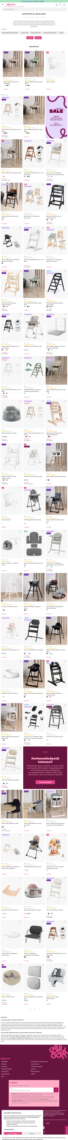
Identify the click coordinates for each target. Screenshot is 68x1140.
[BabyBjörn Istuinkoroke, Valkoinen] (2, 696)
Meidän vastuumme (35, 1071)
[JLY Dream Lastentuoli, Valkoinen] (2, 610)
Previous (1, 71)
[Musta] (7, 85)
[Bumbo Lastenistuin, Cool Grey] (2, 436)
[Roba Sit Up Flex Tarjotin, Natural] (2, 913)
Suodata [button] (30, 37)
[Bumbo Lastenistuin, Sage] (3, 436)
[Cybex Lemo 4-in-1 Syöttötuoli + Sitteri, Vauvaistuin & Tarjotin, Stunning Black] (24, 740)
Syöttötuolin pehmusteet (50, 32)
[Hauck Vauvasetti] (2, 523)
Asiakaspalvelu (4, 1061)
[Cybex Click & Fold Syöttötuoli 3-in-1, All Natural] (5, 349)
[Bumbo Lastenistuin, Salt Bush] (5, 436)
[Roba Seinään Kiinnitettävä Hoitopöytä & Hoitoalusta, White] (50, 349)
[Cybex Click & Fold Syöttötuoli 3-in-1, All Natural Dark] (6, 349)
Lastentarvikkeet (27, 17)
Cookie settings (4, 1071)
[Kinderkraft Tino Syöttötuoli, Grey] (47, 740)
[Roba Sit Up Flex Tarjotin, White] (6, 913)
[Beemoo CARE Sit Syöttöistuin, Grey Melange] (3, 826)
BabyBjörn (23, 1036)
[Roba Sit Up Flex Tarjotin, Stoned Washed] (3, 913)
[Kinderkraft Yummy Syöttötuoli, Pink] (27, 349)
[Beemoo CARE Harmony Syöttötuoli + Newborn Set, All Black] (2, 263)
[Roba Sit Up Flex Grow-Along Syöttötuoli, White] (50, 219)
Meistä (2, 1076)
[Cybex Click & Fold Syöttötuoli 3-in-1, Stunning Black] (2, 349)
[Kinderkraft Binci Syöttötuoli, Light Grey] (27, 870)
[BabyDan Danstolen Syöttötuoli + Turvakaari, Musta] (48, 436)
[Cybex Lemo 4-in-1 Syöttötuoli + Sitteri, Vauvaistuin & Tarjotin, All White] (26, 740)
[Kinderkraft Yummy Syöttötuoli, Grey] (24, 349)
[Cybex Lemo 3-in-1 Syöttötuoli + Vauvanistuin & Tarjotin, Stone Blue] (51, 176)
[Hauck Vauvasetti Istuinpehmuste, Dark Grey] (24, 566)
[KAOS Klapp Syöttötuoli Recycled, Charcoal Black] (47, 306)
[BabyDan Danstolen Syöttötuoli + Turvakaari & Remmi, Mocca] (50, 436)
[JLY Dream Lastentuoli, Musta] (3, 610)
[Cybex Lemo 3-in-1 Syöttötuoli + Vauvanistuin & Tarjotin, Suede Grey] (48, 176)
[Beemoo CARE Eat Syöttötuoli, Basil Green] (26, 133)
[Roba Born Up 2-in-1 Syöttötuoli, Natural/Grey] (24, 219)
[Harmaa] (5, 85)
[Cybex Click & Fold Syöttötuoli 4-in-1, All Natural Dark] (3, 133)
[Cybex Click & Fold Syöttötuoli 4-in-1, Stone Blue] (6, 133)
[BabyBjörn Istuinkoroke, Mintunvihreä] (3, 696)
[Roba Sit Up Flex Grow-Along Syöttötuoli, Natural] (48, 219)
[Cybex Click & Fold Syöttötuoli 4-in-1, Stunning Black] (5, 133)
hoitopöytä (27, 1038)
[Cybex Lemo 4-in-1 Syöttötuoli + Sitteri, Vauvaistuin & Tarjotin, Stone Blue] (29, 740)
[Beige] (4, 85)
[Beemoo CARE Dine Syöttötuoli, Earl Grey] (48, 393)
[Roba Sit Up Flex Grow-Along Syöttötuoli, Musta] (47, 219)
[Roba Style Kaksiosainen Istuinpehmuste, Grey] (24, 1000)
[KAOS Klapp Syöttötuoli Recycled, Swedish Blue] (50, 306)
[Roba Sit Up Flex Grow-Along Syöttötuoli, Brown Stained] (51, 219)
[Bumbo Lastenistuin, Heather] (6, 436)
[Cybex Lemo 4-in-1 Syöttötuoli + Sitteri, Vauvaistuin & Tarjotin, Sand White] (27, 740)
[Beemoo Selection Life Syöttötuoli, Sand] (2, 176)
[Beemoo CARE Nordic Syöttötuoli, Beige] (50, 480)
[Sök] (3, 9)
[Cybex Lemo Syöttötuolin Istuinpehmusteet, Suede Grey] (26, 957)
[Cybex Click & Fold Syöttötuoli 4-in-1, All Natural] (2, 133)
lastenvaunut (12, 1038)
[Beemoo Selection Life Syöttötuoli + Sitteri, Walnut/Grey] (47, 610)
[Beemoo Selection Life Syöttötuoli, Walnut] (3, 176)
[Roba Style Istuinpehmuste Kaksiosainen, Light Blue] (26, 1000)
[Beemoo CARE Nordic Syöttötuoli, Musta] (48, 480)
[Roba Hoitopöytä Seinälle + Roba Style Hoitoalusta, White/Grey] (47, 349)
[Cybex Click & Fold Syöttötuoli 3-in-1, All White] (3, 349)
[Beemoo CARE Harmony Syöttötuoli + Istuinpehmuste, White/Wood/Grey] (47, 826)
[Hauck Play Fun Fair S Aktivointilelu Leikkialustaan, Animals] (47, 870)
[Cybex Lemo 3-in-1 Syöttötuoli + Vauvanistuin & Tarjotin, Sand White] (47, 176)
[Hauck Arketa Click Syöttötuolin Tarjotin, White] (2, 957)
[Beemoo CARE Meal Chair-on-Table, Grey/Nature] (24, 826)
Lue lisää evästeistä (9, 1129)
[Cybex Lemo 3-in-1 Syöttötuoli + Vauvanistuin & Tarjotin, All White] (50, 176)
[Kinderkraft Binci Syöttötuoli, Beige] (24, 870)
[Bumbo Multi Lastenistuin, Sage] (27, 913)
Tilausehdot (4, 1064)
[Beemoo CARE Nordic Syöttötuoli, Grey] (47, 480)
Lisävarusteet (24, 32)
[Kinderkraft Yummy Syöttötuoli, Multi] (26, 349)
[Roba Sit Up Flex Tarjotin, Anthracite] (5, 913)
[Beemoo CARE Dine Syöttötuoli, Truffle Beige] (47, 393)
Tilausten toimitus (35, 1064)
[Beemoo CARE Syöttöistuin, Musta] (2, 826)
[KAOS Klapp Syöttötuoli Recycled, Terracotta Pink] (51, 306)
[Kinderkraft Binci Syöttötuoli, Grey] (26, 870)
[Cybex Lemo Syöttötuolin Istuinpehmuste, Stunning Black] (24, 957)
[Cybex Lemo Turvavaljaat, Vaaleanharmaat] (47, 1000)
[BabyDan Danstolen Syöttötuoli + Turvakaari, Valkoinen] (51, 436)
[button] (2, 4)
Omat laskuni (4, 1066)
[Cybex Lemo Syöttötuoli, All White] (27, 653)
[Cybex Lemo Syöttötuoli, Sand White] (26, 653)
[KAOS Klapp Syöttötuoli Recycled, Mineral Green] (48, 306)
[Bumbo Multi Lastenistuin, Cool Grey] (26, 913)
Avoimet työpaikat (5, 1073)
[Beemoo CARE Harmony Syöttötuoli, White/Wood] (26, 696)
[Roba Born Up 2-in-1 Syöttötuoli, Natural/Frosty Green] (26, 219)
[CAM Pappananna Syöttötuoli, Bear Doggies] (26, 523)
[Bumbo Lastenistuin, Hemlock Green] (4, 1000)
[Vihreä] (8, 85)
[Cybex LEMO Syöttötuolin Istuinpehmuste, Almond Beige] (27, 957)
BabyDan (18, 1036)
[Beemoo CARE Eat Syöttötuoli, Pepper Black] (27, 133)
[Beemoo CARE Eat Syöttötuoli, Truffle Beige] (24, 133)
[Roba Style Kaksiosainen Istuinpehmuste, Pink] (27, 1000)
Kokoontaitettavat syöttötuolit (10, 32)
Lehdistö (33, 1073)
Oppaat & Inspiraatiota (6, 1069)
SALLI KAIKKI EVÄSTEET (13, 1134)
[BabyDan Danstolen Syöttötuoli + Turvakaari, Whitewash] (47, 436)
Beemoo (14, 1036)
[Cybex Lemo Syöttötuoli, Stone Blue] (29, 653)
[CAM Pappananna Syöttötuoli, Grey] (24, 523)
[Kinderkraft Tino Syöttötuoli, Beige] (48, 740)
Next (65, 33)
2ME (28, 1036)
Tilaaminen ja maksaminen (36, 1066)
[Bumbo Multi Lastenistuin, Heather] (24, 913)
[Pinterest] (43, 1127)
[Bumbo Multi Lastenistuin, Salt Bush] (29, 913)
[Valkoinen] (47, 85)
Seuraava (38, 1009)
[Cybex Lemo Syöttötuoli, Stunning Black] (24, 653)
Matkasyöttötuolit (36, 32)
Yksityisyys (33, 1069)
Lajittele (38, 37)
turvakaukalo (19, 1038)
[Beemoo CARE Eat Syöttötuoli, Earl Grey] (29, 133)
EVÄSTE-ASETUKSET (32, 1134)
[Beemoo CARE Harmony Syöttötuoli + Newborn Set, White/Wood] (2, 870)
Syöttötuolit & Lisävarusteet (38, 17)
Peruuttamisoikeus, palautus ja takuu (39, 1061)
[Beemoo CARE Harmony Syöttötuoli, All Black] (24, 696)
